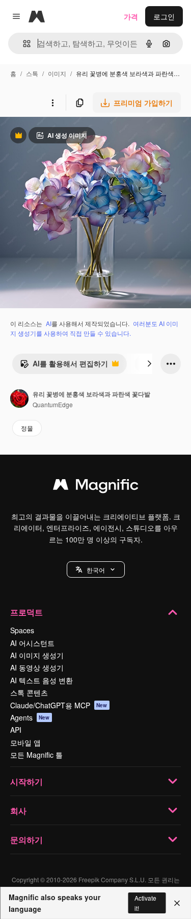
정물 (27, 428)
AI (48, 323)
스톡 (32, 73)
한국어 (96, 569)
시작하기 (26, 781)
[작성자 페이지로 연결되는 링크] (19, 399)
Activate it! (145, 902)
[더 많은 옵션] (52, 102)
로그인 (164, 16)
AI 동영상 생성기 (37, 667)
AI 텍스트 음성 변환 (41, 680)
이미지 (57, 73)
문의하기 (26, 840)
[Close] (177, 903)
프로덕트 (26, 612)
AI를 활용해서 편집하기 (64, 366)
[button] (96, 569)
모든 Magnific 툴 (36, 755)
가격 (131, 16)
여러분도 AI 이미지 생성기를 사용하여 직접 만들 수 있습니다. (94, 328)
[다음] (149, 364)
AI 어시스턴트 (32, 643)
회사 (18, 810)
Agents (30, 717)
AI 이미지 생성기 (37, 655)
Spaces (22, 630)
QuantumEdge (53, 404)
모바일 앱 (25, 742)
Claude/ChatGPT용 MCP (58, 705)
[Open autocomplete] (23, 43)
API (15, 730)
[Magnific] (96, 486)
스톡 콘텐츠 (29, 692)
